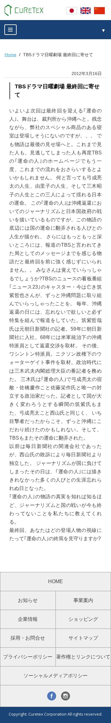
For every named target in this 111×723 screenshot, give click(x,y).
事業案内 (83, 600)
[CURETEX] (24, 10)
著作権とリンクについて (83, 656)
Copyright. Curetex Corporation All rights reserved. (55, 714)
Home (10, 54)
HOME (55, 581)
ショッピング (83, 619)
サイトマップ (83, 638)
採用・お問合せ (27, 638)
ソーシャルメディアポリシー (55, 675)
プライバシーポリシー (27, 656)
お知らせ (28, 600)
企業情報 (28, 619)
